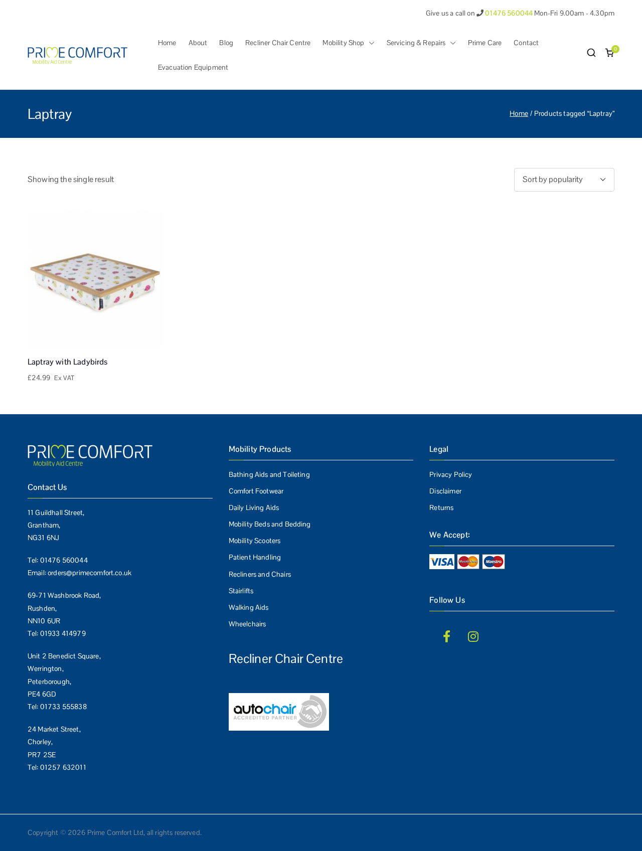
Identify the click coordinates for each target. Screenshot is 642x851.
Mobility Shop (343, 42)
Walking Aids (249, 607)
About (198, 42)
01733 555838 (63, 706)
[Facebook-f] (446, 636)
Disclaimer (445, 490)
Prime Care (485, 42)
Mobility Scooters (255, 540)
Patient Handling (255, 557)
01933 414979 (63, 633)
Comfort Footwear (256, 490)
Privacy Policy (450, 474)
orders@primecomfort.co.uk (89, 572)
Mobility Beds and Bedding (270, 524)
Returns (441, 507)
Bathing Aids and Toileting (269, 474)
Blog (226, 42)
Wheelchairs (247, 623)
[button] (370, 43)
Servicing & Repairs (416, 42)
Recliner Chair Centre (277, 42)
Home (167, 42)
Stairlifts (241, 590)
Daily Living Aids (254, 507)
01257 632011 (63, 767)
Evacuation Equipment (193, 67)
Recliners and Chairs (260, 574)
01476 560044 (64, 560)
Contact (526, 42)
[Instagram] (473, 636)
